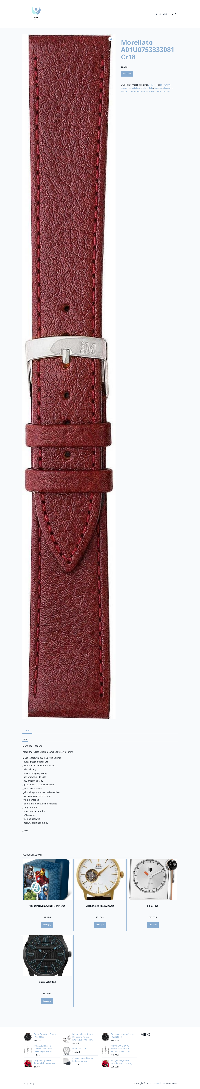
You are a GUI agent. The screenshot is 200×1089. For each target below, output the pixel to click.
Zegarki (151, 84)
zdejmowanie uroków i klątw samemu (153, 91)
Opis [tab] (27, 730)
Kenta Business (158, 1083)
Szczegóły (127, 73)
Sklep (158, 14)
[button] (110, 39)
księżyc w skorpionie (163, 88)
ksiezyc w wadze (128, 91)
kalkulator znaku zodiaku (142, 88)
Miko (145, 1034)
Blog (165, 14)
